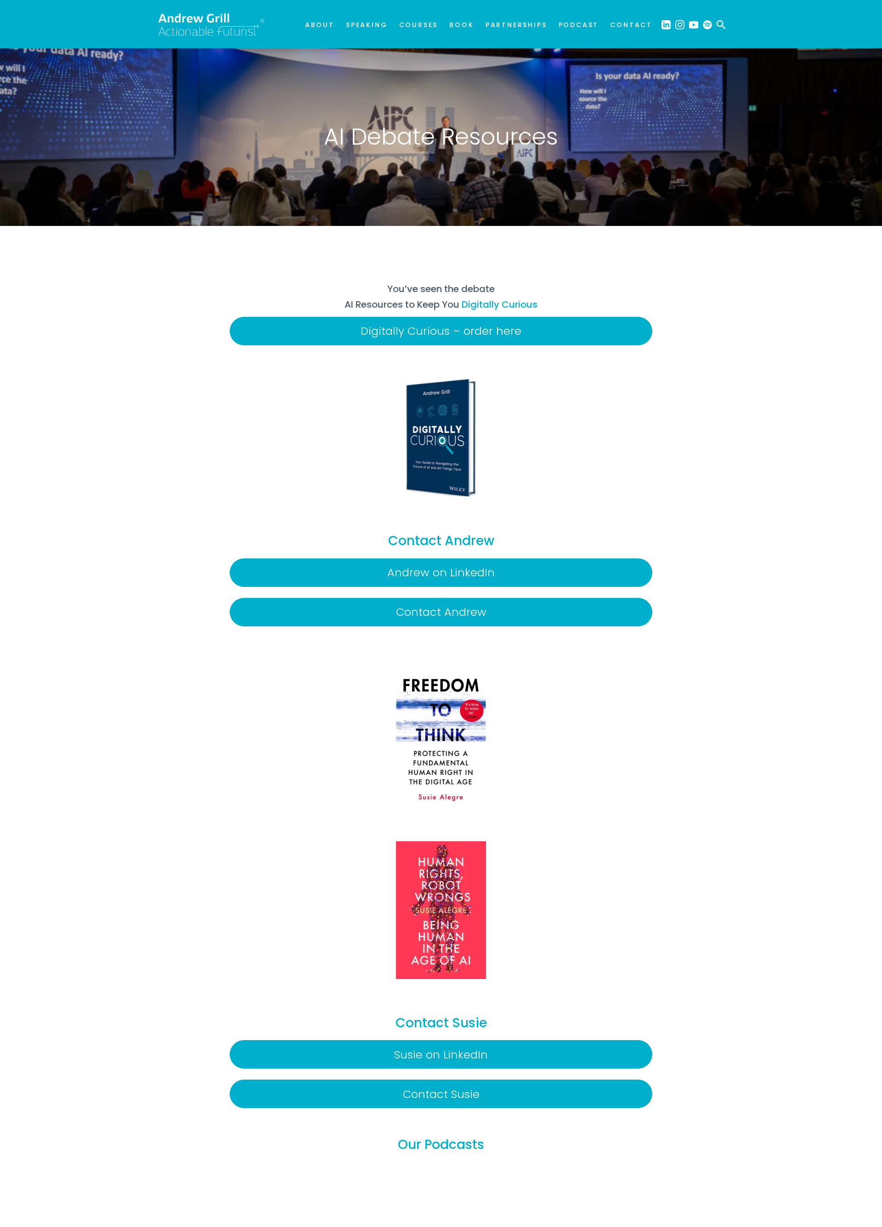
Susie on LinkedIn (441, 1054)
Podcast (579, 24)
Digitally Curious (499, 304)
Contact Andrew (441, 611)
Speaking (366, 24)
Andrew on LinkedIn (441, 572)
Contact (631, 24)
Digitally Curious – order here (441, 330)
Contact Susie (441, 1094)
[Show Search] (721, 24)
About (319, 24)
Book (461, 24)
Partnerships (516, 24)
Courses (418, 24)
